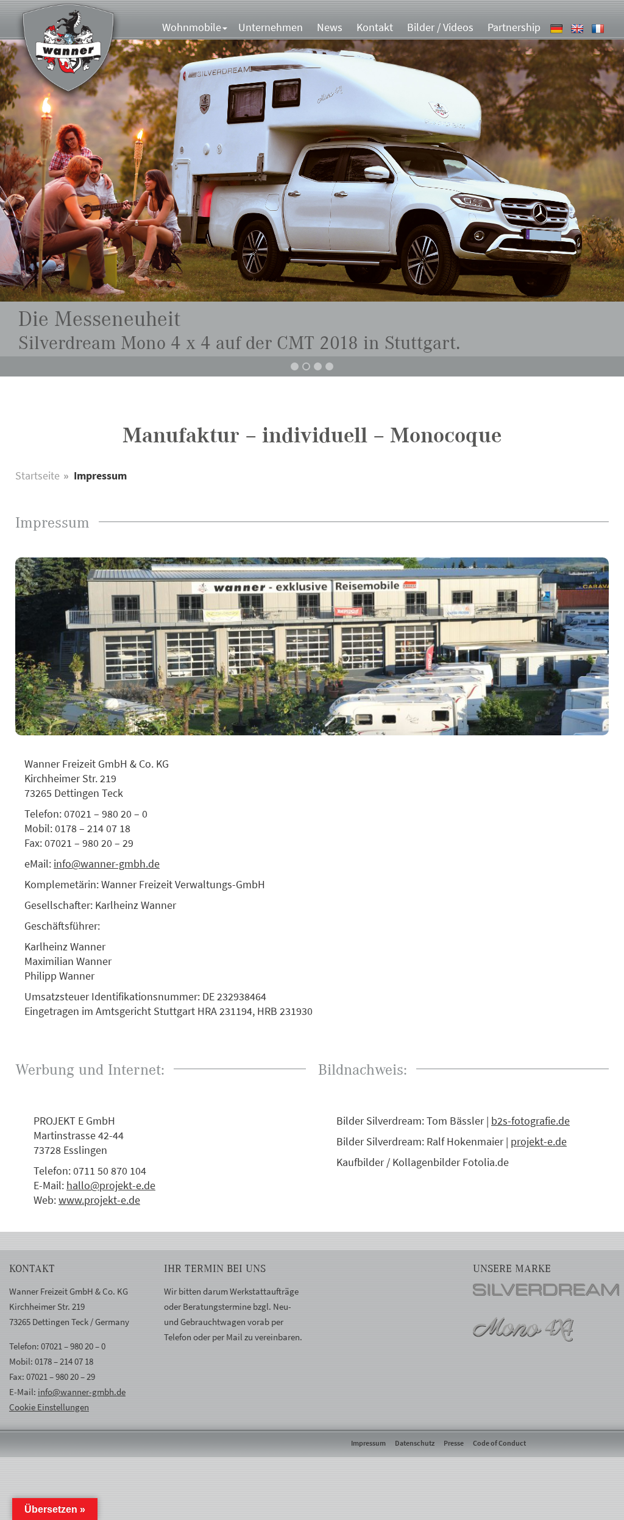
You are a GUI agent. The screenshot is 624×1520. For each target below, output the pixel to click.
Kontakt (374, 27)
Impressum (368, 1443)
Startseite (37, 475)
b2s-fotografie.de (530, 1121)
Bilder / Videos (440, 27)
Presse (454, 1443)
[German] (557, 27)
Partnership (514, 27)
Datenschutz (414, 1443)
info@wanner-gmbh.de (107, 864)
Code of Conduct (499, 1443)
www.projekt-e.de (99, 1200)
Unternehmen (270, 27)
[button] (295, 366)
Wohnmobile (191, 27)
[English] (578, 27)
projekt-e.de (539, 1141)
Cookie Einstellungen (49, 1407)
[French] (599, 27)
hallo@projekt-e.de (110, 1185)
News (329, 27)
